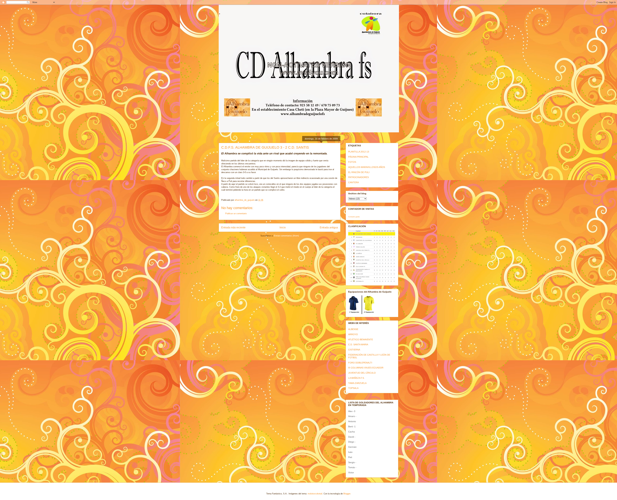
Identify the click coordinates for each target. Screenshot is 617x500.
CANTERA (353, 182)
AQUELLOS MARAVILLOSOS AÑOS (366, 167)
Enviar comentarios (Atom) (286, 235)
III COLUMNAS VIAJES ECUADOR (365, 367)
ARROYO (353, 334)
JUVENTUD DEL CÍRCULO (362, 373)
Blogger (346, 493)
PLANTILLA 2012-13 (358, 151)
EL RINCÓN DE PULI (359, 172)
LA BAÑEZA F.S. (356, 378)
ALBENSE (353, 329)
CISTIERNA (354, 349)
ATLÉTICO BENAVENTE (360, 339)
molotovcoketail (315, 493)
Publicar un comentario (236, 213)
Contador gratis (354, 217)
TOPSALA (353, 388)
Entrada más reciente (233, 227)
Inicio (283, 227)
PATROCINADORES (358, 177)
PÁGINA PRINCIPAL (358, 157)
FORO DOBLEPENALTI (360, 362)
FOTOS (352, 162)
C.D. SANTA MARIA (358, 344)
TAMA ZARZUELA (357, 383)
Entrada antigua (329, 227)
